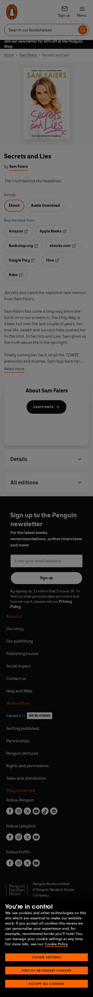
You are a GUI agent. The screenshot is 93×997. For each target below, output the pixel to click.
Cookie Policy (56, 944)
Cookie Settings (46, 957)
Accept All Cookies (46, 984)
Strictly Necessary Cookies (47, 970)
